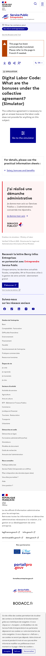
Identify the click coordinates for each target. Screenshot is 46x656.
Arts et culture (7, 399)
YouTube (33, 308)
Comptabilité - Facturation (12, 328)
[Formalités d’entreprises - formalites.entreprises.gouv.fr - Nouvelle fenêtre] (23, 578)
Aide (3, 481)
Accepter (7, 651)
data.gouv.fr (31, 537)
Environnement (7, 337)
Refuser (17, 651)
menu (42, 5)
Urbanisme (6, 423)
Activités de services (9, 390)
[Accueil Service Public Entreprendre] (18, 19)
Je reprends (6, 372)
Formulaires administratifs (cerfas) (14, 438)
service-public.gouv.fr (11, 537)
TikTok (11, 308)
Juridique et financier (10, 411)
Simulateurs (6, 442)
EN (39, 62)
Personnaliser (29, 651)
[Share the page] (14, 63)
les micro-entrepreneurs (14, 28)
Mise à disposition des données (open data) (18, 473)
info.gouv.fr (28, 532)
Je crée (4, 368)
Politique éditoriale (9, 465)
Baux (3, 324)
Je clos (4, 380)
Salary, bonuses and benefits (21, 170)
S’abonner (9, 285)
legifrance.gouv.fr (10, 532)
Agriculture (6, 394)
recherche (35, 3)
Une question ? (7, 485)
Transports (6, 419)
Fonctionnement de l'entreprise (13, 349)
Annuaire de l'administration (12, 454)
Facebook (4, 308)
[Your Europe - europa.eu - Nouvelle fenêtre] (23, 552)
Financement (7, 341)
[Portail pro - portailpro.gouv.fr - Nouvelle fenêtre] (23, 566)
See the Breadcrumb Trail (11, 35)
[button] (19, 63)
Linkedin (18, 308)
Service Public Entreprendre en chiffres (16, 469)
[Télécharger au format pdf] (4, 63)
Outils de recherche (9, 450)
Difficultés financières (10, 332)
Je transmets (6, 376)
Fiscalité (5, 345)
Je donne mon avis (16, 216)
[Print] (9, 63)
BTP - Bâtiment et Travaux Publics (14, 403)
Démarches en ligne (9, 434)
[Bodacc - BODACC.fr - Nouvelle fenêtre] (23, 603)
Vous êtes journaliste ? (10, 477)
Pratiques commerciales (11, 353)
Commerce (6, 407)
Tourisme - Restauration (11, 415)
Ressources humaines (10, 357)
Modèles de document (10, 446)
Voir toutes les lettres (10, 290)
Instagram (26, 308)
